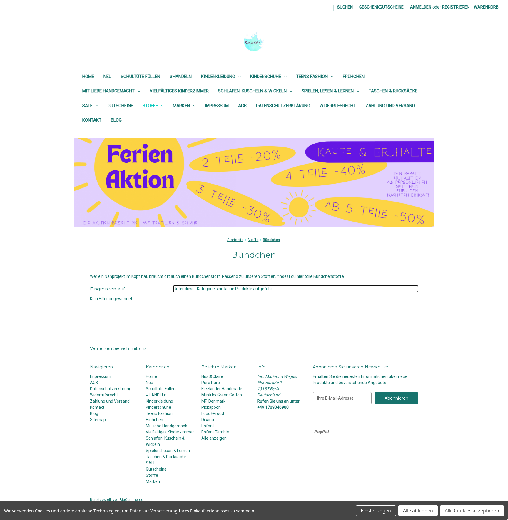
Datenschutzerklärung (283, 105)
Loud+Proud (212, 413)
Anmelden (420, 7)
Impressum (217, 105)
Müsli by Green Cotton (221, 395)
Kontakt (91, 120)
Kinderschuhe (265, 76)
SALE (87, 105)
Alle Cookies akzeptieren (472, 510)
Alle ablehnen (418, 510)
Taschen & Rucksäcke (393, 91)
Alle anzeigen (214, 438)
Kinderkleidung (218, 76)
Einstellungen (376, 510)
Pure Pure (210, 382)
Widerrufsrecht (338, 105)
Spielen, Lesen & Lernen (328, 91)
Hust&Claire (212, 376)
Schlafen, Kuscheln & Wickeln (252, 91)
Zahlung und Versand (390, 105)
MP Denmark (213, 401)
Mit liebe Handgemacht (108, 91)
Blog (116, 120)
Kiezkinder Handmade (221, 388)
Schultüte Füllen (140, 76)
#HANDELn (181, 76)
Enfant (207, 425)
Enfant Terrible (215, 432)
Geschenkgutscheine (381, 7)
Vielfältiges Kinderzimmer (179, 91)
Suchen (345, 7)
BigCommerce (131, 500)
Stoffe (150, 105)
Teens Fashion (312, 76)
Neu (107, 76)
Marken (181, 105)
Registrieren (455, 7)
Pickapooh (211, 407)
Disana (207, 419)
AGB (242, 105)
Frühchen (354, 76)
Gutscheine (120, 105)
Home (88, 76)
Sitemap (98, 419)
